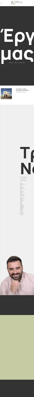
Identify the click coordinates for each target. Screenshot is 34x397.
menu (1, 3)
